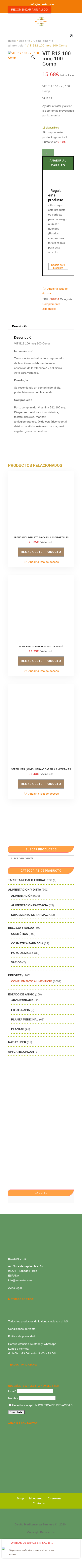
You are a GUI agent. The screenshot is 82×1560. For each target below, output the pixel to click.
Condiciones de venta (21, 1328)
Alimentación (21, 895)
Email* (12, 1391)
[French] (31, 1370)
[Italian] (10, 1375)
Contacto (39, 1503)
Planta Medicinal (24, 1019)
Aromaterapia (22, 1000)
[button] (33, 57)
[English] (15, 1370)
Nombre (13, 1398)
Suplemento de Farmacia (31, 914)
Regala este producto (58, 266)
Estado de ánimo (21, 994)
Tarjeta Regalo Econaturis (30, 880)
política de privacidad (55, 1405)
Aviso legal (15, 1287)
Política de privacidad (21, 1336)
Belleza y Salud (21, 927)
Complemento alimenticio (31, 981)
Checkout (54, 1498)
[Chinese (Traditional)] (26, 1375)
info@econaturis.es (20, 1280)
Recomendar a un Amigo (29, 9)
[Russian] (36, 1370)
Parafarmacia (22, 953)
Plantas (17, 1029)
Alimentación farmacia (29, 905)
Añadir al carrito (58, 163)
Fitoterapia (20, 1010)
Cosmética (19, 933)
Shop (20, 1498)
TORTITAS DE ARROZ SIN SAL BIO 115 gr (32, 1542)
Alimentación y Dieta (24, 889)
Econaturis (47, 1532)
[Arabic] (21, 1375)
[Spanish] (10, 1370)
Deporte (24, 40)
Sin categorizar (21, 1051)
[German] (26, 1370)
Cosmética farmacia (27, 943)
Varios (16, 962)
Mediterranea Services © (40, 1524)
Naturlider (17, 1042)
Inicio (12, 40)
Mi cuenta (36, 1498)
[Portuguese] (15, 1375)
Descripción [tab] (20, 326)
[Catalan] (21, 1370)
